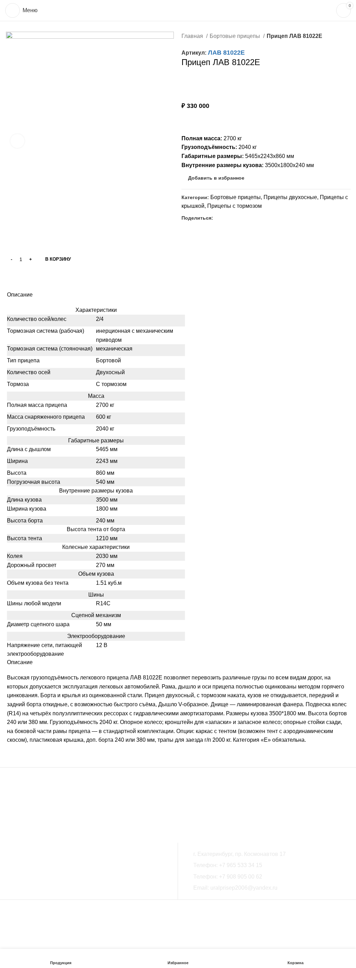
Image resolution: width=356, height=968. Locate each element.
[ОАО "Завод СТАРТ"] (137, 810)
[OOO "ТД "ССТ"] (26, 810)
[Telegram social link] (235, 217)
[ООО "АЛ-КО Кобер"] (165, 810)
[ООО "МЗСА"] (12, 810)
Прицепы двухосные (290, 197)
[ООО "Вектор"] (40, 810)
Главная (192, 36)
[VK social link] (227, 217)
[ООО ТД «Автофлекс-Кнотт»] (123, 810)
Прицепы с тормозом (234, 206)
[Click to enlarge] (17, 141)
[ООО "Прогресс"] (109, 810)
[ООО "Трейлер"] (54, 810)
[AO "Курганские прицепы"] (82, 810)
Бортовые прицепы (235, 36)
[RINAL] (96, 810)
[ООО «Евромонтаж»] (68, 810)
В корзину (58, 259)
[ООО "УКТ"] (151, 810)
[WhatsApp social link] (219, 217)
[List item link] (269, 865)
